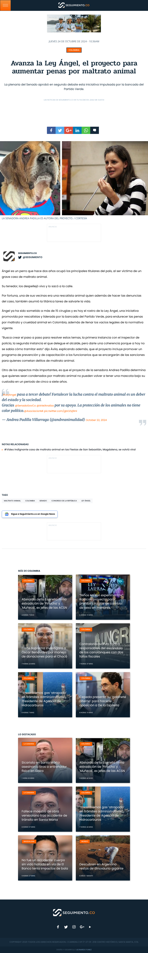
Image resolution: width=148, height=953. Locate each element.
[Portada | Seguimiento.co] (74, 912)
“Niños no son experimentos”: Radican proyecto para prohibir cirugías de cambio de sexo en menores (101, 601)
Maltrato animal (12, 500)
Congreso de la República (64, 500)
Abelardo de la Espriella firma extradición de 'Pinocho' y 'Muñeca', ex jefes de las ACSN (44, 603)
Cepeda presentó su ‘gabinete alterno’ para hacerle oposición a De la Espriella (102, 701)
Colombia (74, 50)
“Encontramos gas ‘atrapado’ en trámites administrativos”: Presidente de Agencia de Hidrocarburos (44, 699)
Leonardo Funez (84, 949)
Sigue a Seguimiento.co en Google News (33, 514)
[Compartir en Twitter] (60, 130)
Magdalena (29, 842)
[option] (74, 180)
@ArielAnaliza (45, 405)
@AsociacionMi (33, 411)
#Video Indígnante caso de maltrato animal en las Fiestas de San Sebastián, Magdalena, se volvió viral (70, 449)
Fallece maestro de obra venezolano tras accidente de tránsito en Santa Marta (44, 815)
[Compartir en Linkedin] (77, 130)
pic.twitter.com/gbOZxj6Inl (60, 411)
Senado (43, 500)
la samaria (29, 744)
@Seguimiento (32, 257)
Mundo (84, 842)
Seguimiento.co (27, 253)
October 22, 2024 (96, 420)
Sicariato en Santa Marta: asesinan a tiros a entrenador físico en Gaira (44, 766)
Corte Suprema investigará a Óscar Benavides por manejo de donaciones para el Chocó (44, 652)
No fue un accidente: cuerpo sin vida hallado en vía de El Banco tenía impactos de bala (45, 864)
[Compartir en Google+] (68, 130)
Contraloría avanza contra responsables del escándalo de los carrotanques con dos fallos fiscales (101, 650)
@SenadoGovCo (25, 405)
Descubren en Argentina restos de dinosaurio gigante (101, 866)
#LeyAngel (9, 395)
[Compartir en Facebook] (51, 130)
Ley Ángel (85, 500)
